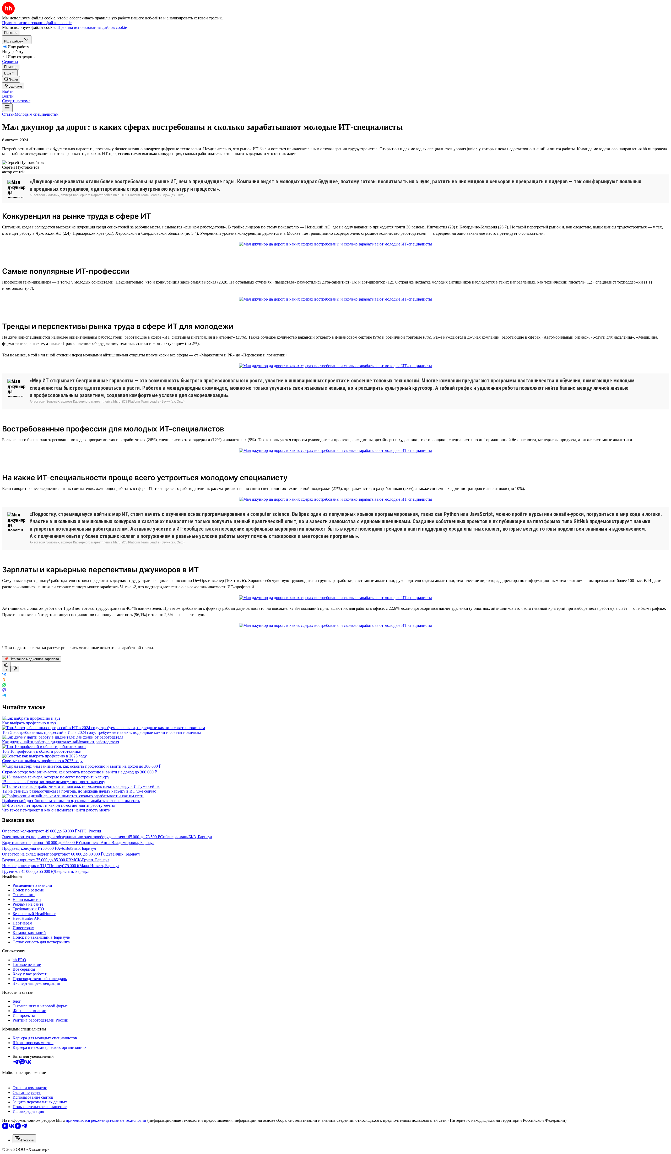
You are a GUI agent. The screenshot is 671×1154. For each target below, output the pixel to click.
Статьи (8, 114)
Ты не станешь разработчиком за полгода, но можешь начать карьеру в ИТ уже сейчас (79, 791)
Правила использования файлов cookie (92, 27)
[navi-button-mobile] (7, 107)
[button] (8, 91)
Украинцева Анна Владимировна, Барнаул (116, 842)
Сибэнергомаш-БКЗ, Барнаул (186, 837)
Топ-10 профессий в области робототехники (42, 751)
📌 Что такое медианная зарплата (31, 659)
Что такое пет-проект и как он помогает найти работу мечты (56, 810)
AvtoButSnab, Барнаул (76, 848)
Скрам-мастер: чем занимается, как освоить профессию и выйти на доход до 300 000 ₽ (79, 772)
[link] (11, 79)
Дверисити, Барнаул (71, 871)
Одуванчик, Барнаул (121, 854)
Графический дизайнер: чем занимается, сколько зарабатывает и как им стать (71, 800)
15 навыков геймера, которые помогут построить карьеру (53, 781)
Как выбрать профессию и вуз (29, 723)
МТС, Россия (89, 831)
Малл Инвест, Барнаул (99, 865)
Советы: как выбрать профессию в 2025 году (42, 760)
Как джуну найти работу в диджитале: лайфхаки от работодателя (60, 742)
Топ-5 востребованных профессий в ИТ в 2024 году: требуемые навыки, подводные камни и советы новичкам (101, 732)
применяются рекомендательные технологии (106, 1120)
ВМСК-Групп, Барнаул (88, 860)
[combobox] (24, 1138)
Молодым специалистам (36, 114)
